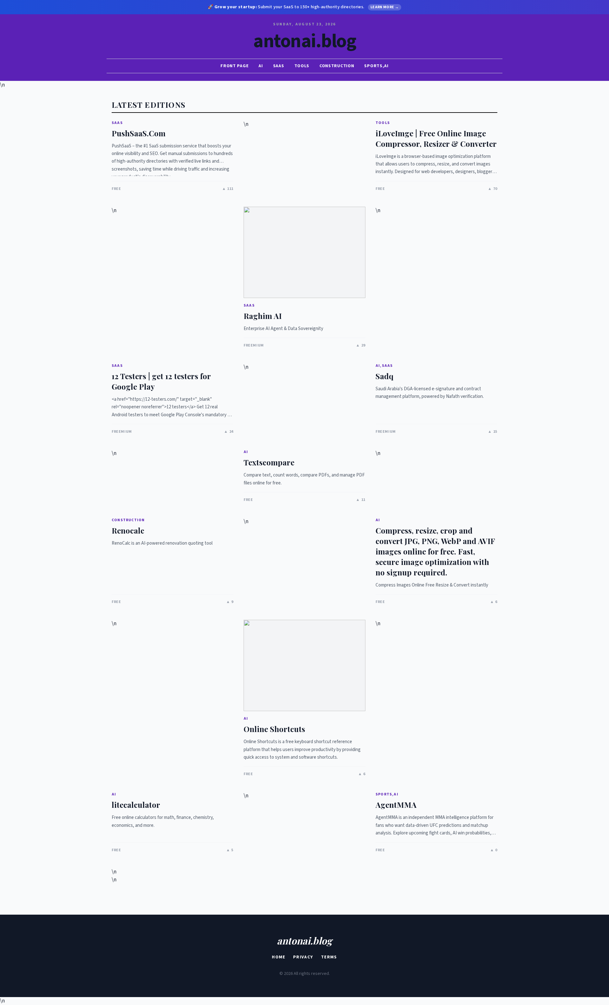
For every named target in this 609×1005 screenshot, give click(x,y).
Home (278, 957)
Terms (329, 957)
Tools (302, 66)
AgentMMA (396, 805)
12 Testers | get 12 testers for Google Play (161, 381)
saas (278, 66)
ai (261, 66)
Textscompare (269, 462)
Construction (336, 66)
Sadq (384, 376)
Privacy (303, 957)
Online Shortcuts (274, 729)
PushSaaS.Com (139, 133)
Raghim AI (263, 316)
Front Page (234, 66)
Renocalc (128, 530)
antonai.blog (304, 41)
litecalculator (136, 805)
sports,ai (376, 66)
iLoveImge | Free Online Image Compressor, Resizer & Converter (436, 138)
